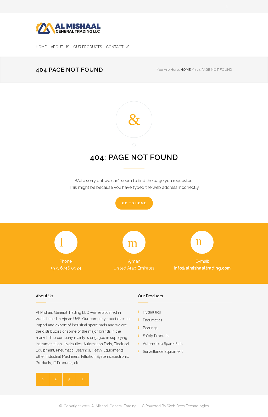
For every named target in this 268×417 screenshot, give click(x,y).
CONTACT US (117, 47)
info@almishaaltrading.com (202, 268)
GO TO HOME (134, 203)
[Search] (227, 6)
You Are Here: (168, 70)
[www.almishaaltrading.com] (68, 27)
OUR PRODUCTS (87, 47)
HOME (41, 47)
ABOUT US (60, 47)
